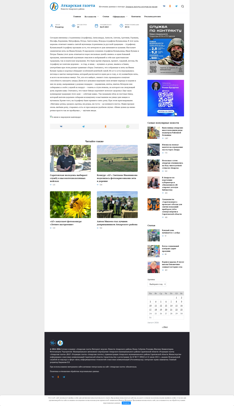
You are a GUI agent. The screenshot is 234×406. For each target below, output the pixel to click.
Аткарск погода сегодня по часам (141, 6)
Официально (119, 16)
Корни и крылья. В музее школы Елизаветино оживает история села (173, 264)
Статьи (106, 16)
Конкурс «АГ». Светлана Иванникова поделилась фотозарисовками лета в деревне (117, 178)
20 (166, 309)
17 (150, 309)
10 (150, 305)
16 (181, 305)
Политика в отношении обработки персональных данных (74, 371)
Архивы (151, 279)
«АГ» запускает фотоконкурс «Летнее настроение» (66, 223)
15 (176, 305)
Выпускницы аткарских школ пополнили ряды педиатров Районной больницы (172, 131)
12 (161, 305)
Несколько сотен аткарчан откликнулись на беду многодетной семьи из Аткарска (172, 164)
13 (166, 305)
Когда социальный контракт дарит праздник (170, 248)
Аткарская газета (78, 5)
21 (171, 309)
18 (156, 309)
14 (171, 305)
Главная (77, 16)
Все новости (90, 16)
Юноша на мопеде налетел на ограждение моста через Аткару (172, 147)
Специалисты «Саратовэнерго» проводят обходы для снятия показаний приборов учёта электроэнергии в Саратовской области (172, 206)
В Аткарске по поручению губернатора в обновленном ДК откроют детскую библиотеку (170, 183)
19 (161, 309)
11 (156, 305)
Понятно (126, 403)
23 (181, 309)
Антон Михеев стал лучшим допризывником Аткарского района (117, 223)
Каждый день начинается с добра (171, 231)
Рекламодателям (152, 16)
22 (176, 309)
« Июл (165, 327)
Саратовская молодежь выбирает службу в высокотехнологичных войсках (68, 178)
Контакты (136, 16)
